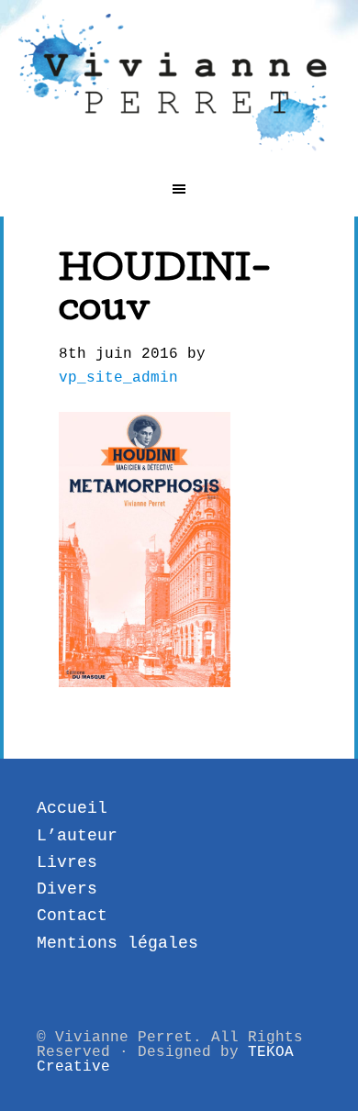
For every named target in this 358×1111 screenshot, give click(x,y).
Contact (72, 915)
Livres (67, 862)
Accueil (72, 808)
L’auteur (77, 836)
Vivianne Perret (179, 83)
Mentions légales (117, 943)
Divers (67, 889)
